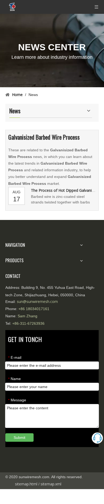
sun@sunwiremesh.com (37, 301)
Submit (19, 437)
